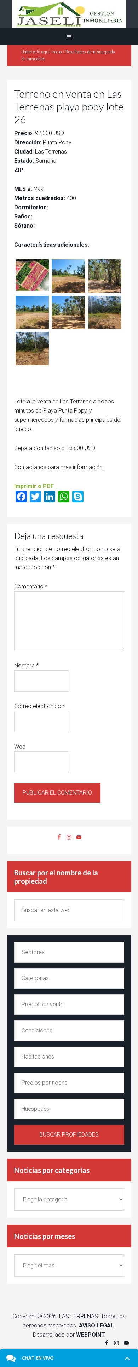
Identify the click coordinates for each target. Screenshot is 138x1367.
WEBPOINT (90, 1334)
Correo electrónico (39, 706)
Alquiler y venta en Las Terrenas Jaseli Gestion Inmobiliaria (69, 14)
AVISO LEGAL (96, 1325)
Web (19, 746)
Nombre (26, 665)
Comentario (30, 586)
